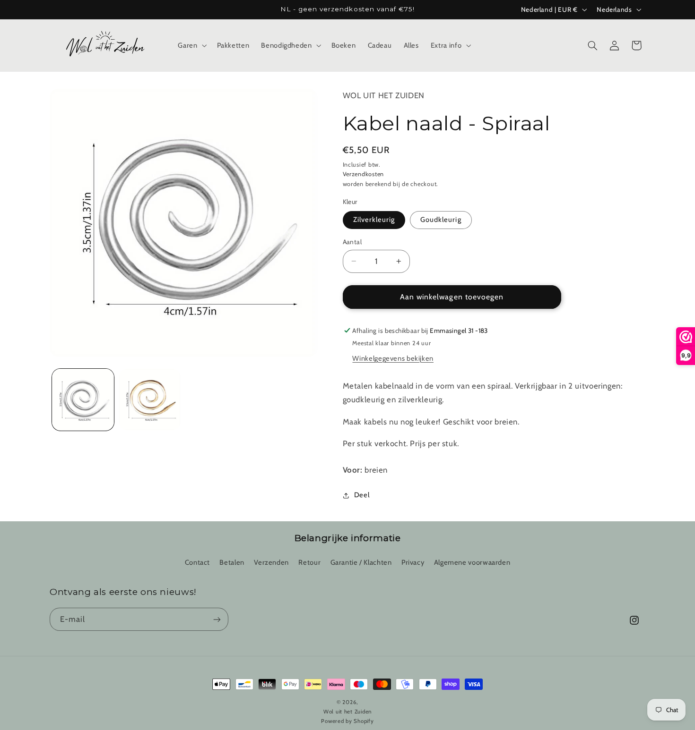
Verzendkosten (363, 174)
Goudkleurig (440, 219)
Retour (309, 562)
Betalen (231, 562)
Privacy (412, 562)
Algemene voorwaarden (472, 562)
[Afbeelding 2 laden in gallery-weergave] (150, 400)
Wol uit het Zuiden (384, 95)
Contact (197, 562)
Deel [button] (362, 495)
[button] (191, 45)
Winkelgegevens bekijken (393, 358)
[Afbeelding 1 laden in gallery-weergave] (83, 400)
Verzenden (271, 562)
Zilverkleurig (374, 219)
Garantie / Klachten (361, 562)
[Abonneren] (217, 619)
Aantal (352, 242)
